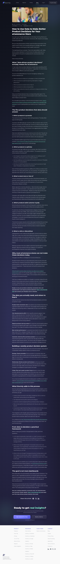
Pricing (31, 2)
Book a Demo (17, 541)
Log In (43, 2)
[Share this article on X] (36, 498)
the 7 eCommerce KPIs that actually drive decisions (34, 419)
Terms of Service (51, 543)
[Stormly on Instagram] (55, 548)
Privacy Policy (50, 536)
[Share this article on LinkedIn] (39, 498)
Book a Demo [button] (39, 517)
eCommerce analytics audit (39, 463)
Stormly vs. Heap (28, 546)
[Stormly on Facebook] (51, 548)
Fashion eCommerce (41, 531)
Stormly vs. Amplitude (29, 536)
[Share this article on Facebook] (33, 498)
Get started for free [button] (22, 517)
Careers (49, 533)
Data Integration (17, 546)
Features (16, 531)
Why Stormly (28, 531)
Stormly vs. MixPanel (29, 533)
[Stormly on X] (53, 548)
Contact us (50, 546)
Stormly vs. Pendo (29, 543)
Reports (24, 2)
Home (17, 2)
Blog (37, 2)
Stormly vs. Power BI (29, 553)
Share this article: (25, 498)
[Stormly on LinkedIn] (49, 548)
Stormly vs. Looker (29, 558)
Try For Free (53, 2)
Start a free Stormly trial (34, 492)
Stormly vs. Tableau (29, 556)
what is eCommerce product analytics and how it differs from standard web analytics (29, 102)
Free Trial (16, 533)
